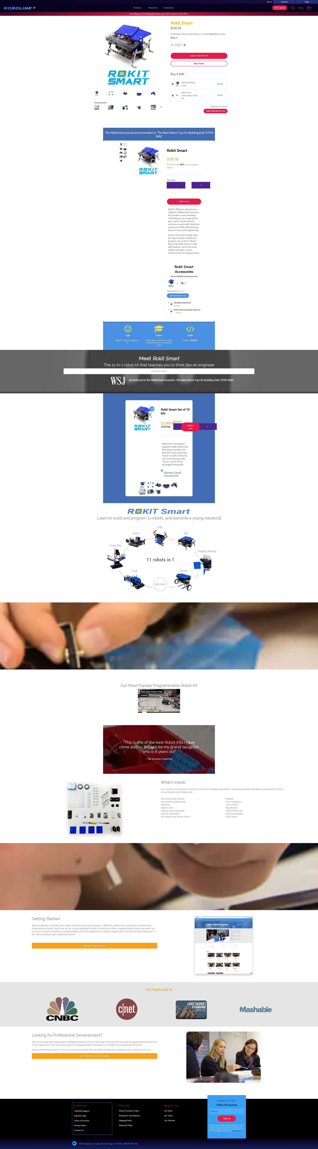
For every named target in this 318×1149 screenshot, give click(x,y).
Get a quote (279, 7)
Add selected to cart (215, 111)
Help (307, 2)
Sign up (226, 1127)
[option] (128, 55)
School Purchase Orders (129, 1120)
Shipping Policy (125, 1130)
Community (168, 8)
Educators (152, 8)
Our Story (168, 1120)
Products (137, 8)
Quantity (171, 180)
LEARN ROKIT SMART (159, 371)
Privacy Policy (236, 1140)
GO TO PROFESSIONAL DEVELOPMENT (95, 1065)
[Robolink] (20, 7)
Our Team (168, 1125)
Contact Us (79, 1139)
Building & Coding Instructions (94, 955)
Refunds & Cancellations (129, 1125)
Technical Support (81, 1120)
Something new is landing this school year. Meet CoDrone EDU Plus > (159, 14)
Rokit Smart (182, 303)
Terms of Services (81, 1130)
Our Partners (169, 1130)
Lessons (284, 2)
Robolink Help (80, 1125)
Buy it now (199, 63)
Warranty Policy (125, 1134)
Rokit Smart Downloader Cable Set (189, 96)
